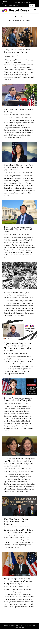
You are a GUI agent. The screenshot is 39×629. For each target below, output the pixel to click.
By (19, 55)
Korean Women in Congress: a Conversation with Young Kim (18, 399)
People (6, 115)
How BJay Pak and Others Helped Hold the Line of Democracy (16, 522)
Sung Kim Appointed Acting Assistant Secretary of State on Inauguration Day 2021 (18, 581)
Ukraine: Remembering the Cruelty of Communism (16, 293)
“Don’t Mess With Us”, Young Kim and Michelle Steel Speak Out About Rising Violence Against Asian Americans (19, 462)
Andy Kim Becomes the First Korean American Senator (17, 51)
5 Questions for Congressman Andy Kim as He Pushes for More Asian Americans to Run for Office (18, 347)
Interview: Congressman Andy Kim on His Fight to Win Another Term (19, 229)
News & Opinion (9, 55)
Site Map (21, 627)
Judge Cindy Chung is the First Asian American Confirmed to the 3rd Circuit (18, 167)
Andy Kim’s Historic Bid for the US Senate (18, 110)
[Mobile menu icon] (35, 10)
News (6, 173)
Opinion (6, 298)
